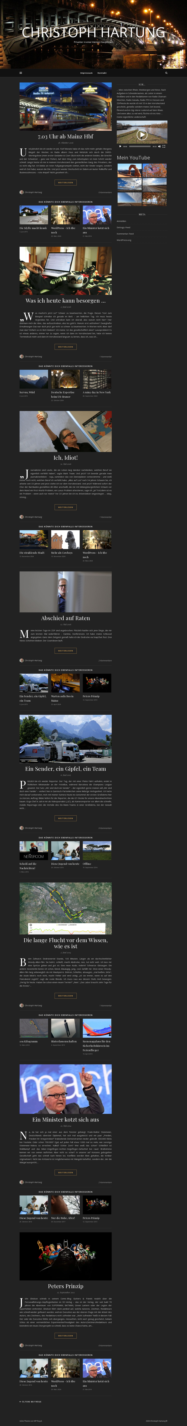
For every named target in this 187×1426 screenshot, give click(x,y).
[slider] (140, 146)
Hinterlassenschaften (64, 1041)
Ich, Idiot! (66, 457)
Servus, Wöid (27, 392)
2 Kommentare (105, 660)
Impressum (86, 72)
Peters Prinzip (91, 696)
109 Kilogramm (29, 1041)
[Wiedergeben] (120, 146)
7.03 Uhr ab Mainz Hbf (65, 136)
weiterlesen (65, 182)
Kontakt (102, 72)
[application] (142, 135)
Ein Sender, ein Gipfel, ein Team (65, 768)
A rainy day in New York (97, 392)
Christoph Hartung (93, 32)
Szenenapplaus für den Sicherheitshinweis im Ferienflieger (96, 1046)
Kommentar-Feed (125, 233)
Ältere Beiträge (31, 1401)
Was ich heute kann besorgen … (66, 300)
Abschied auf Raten (65, 617)
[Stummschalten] (159, 146)
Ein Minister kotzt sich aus (65, 1119)
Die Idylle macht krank (33, 228)
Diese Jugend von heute (65, 863)
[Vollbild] (163, 146)
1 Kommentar (106, 356)
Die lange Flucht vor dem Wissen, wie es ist (66, 943)
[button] (142, 134)
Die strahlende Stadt (32, 552)
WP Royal (38, 1421)
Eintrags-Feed (123, 227)
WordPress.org (124, 240)
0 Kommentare (105, 192)
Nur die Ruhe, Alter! (63, 1218)
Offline (87, 863)
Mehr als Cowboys (62, 552)
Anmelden (121, 221)
